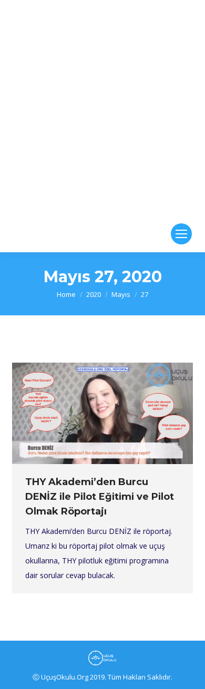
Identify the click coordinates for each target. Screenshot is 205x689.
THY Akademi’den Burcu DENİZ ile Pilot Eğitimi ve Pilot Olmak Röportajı (99, 496)
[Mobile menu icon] (181, 233)
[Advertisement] (102, 107)
